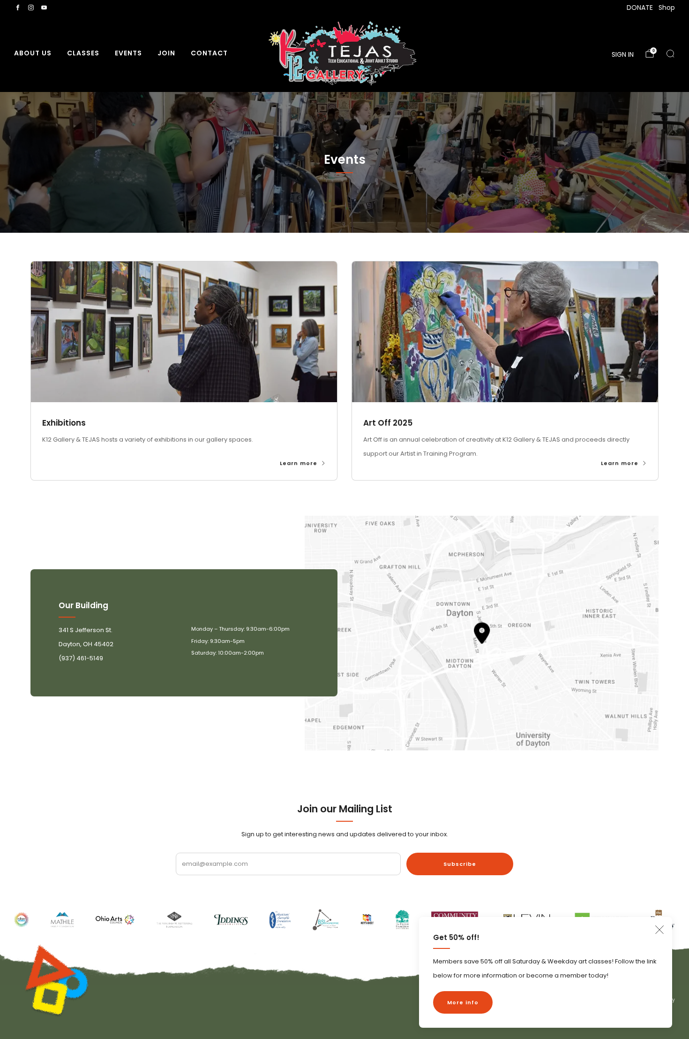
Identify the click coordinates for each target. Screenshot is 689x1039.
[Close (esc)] (659, 929)
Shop (667, 7)
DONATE (640, 7)
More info (463, 1002)
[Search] (670, 53)
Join (166, 53)
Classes (83, 53)
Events (128, 53)
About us (33, 53)
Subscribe (459, 864)
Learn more (298, 463)
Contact (209, 53)
